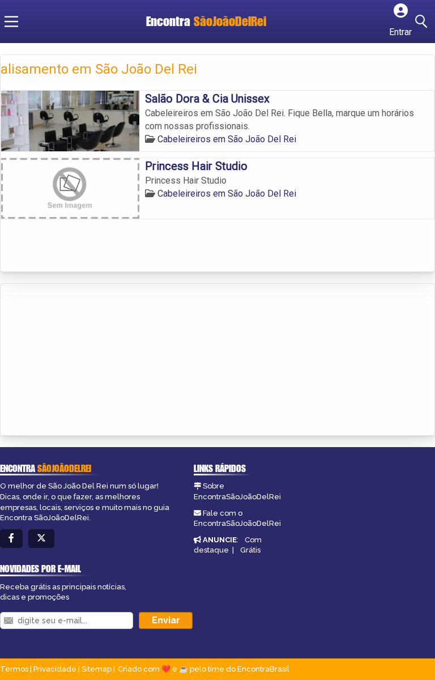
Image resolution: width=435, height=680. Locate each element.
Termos (14, 669)
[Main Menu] (11, 21)
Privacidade (54, 669)
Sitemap (97, 669)
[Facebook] (11, 538)
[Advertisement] (85, 360)
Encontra (206, 21)
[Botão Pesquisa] (423, 21)
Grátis (250, 550)
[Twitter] (41, 538)
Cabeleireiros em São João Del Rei (226, 139)
